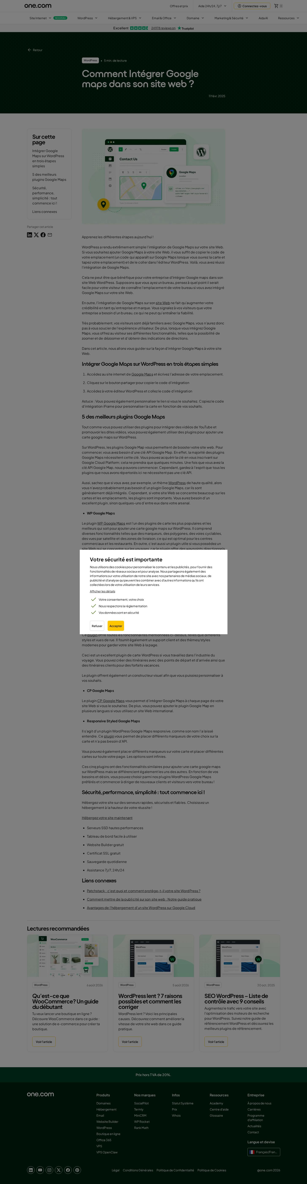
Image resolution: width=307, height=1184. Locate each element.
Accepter (116, 626)
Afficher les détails (102, 591)
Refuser (97, 626)
